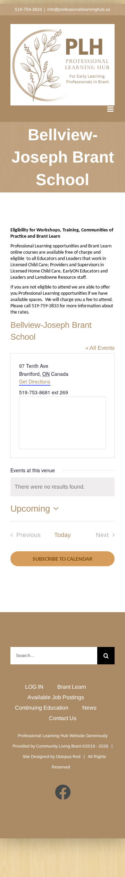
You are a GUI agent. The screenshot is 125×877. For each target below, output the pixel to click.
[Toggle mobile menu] (111, 109)
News (89, 708)
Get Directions (34, 381)
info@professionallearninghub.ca (78, 9)
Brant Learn (71, 687)
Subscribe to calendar (62, 559)
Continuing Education (41, 708)
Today (62, 534)
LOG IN (34, 687)
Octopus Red (68, 756)
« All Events (100, 348)
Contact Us (62, 718)
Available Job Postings (55, 697)
